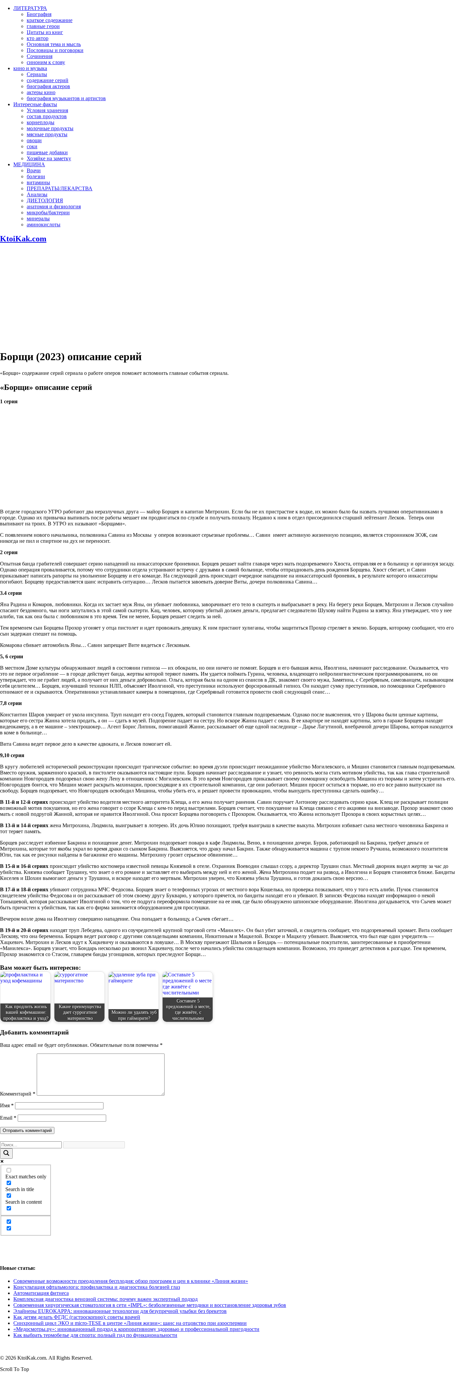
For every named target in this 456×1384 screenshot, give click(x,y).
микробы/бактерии (48, 212)
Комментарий (17, 1094)
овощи (34, 140)
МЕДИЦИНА (29, 164)
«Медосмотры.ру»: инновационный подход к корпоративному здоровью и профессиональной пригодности (136, 1329)
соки (32, 146)
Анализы (37, 194)
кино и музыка (30, 68)
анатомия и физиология (54, 206)
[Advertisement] (228, 296)
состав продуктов (47, 116)
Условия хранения (47, 110)
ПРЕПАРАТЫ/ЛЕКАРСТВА (59, 188)
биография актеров (48, 86)
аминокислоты (43, 224)
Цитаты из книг (45, 32)
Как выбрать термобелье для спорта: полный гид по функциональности (95, 1335)
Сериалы (37, 74)
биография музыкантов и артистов (66, 98)
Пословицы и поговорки (55, 50)
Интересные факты (35, 104)
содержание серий (47, 80)
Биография (39, 14)
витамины (38, 182)
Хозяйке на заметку (49, 158)
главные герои (43, 26)
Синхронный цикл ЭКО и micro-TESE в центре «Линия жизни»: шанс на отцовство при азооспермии (130, 1323)
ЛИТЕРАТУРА (30, 8)
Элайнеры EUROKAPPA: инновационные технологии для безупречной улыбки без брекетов (120, 1311)
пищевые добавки (47, 152)
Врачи (34, 170)
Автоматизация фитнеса (41, 1293)
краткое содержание (49, 20)
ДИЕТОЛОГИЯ (45, 200)
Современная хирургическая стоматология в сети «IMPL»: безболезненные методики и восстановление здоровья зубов (149, 1305)
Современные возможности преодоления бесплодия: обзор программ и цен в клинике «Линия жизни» (130, 1281)
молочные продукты (50, 128)
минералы (38, 218)
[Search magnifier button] (6, 1153)
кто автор (37, 38)
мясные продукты (47, 134)
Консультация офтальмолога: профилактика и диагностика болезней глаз (96, 1287)
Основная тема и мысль (54, 44)
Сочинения (39, 56)
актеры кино (41, 92)
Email (8, 1118)
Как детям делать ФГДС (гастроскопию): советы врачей (76, 1317)
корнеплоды (40, 122)
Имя (7, 1105)
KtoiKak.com (23, 238)
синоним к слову (46, 62)
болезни (36, 176)
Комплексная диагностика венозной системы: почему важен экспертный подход (105, 1299)
